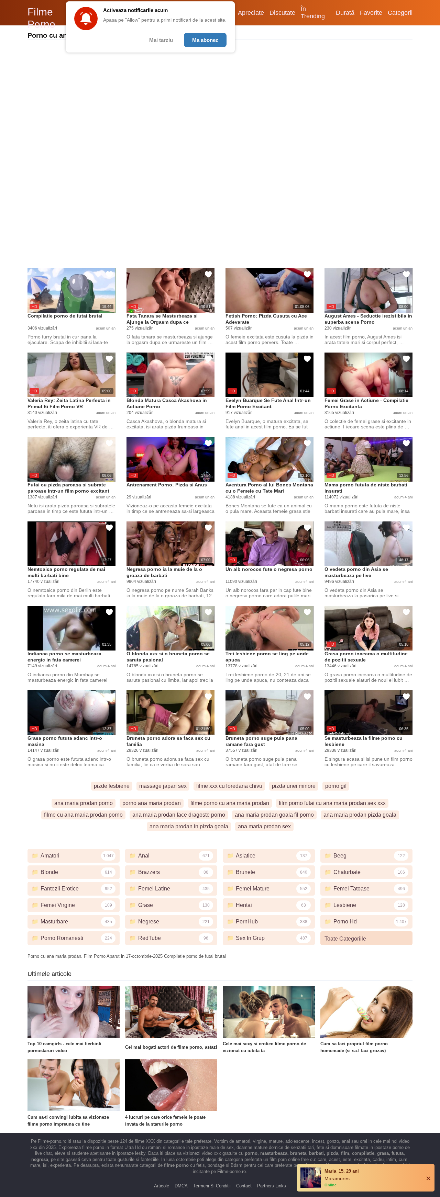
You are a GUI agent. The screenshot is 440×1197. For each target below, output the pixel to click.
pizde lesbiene (112, 786)
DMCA (181, 1185)
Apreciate (251, 12)
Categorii (400, 12)
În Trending (313, 12)
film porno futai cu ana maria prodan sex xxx (332, 803)
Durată (345, 12)
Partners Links (271, 1185)
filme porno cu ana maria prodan (229, 803)
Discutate (282, 12)
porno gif (335, 786)
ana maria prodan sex (264, 826)
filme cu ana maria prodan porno (83, 815)
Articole (161, 1185)
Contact (244, 1185)
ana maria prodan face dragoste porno (178, 815)
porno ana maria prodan (151, 803)
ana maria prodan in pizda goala (189, 826)
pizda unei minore (294, 786)
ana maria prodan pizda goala (359, 815)
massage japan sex (163, 786)
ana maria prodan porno (83, 803)
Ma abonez (205, 40)
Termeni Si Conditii (212, 1185)
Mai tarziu (161, 40)
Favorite (371, 12)
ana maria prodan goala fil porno (274, 815)
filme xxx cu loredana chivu (229, 786)
